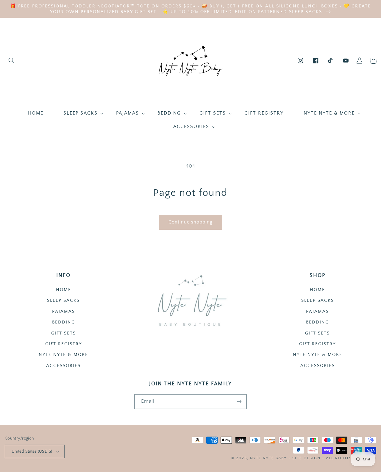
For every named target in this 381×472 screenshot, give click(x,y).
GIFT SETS (63, 333)
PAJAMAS (63, 311)
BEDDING (63, 322)
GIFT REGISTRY (63, 344)
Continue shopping (190, 222)
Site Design (306, 458)
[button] (11, 61)
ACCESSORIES (63, 365)
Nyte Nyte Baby (268, 458)
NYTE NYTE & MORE (63, 354)
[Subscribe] (239, 401)
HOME (63, 289)
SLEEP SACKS (63, 300)
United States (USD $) (32, 451)
